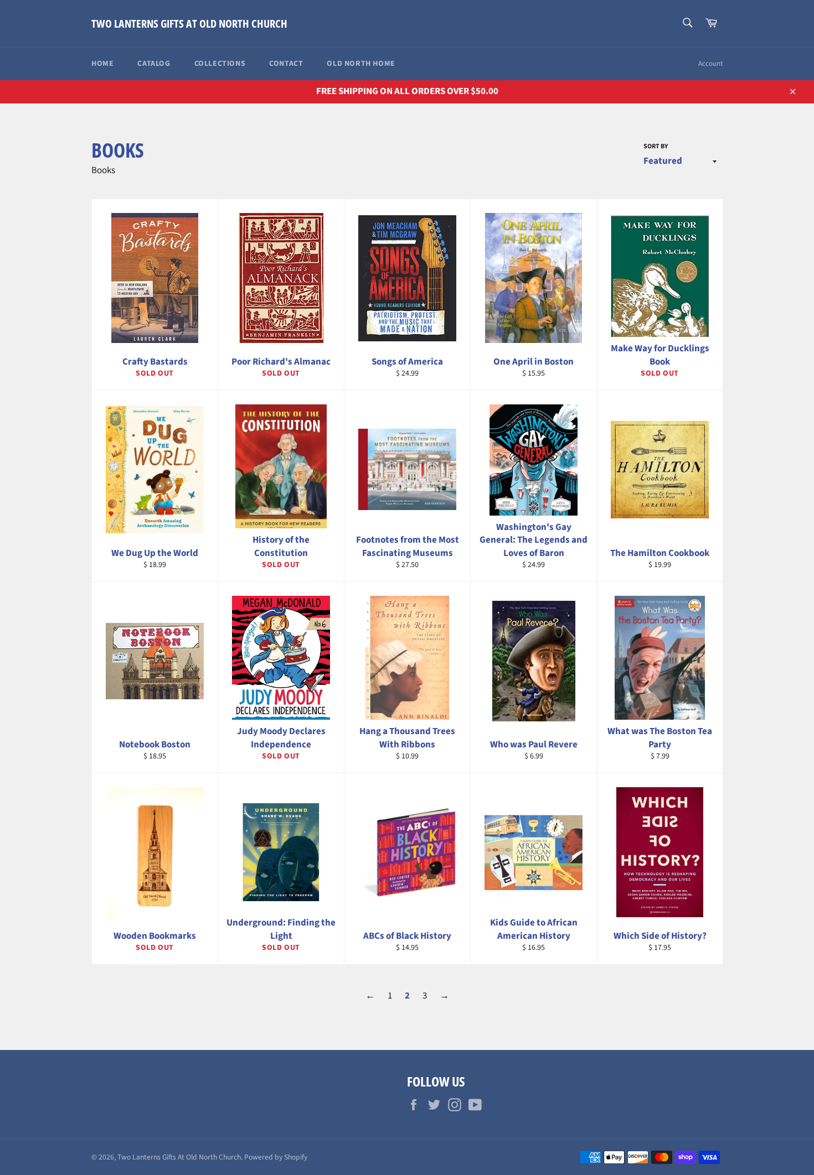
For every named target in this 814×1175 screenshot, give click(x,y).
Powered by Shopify (275, 1157)
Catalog (153, 63)
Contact (286, 63)
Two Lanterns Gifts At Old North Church (189, 23)
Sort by (655, 146)
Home (102, 63)
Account (710, 64)
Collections (220, 63)
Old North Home (361, 63)
